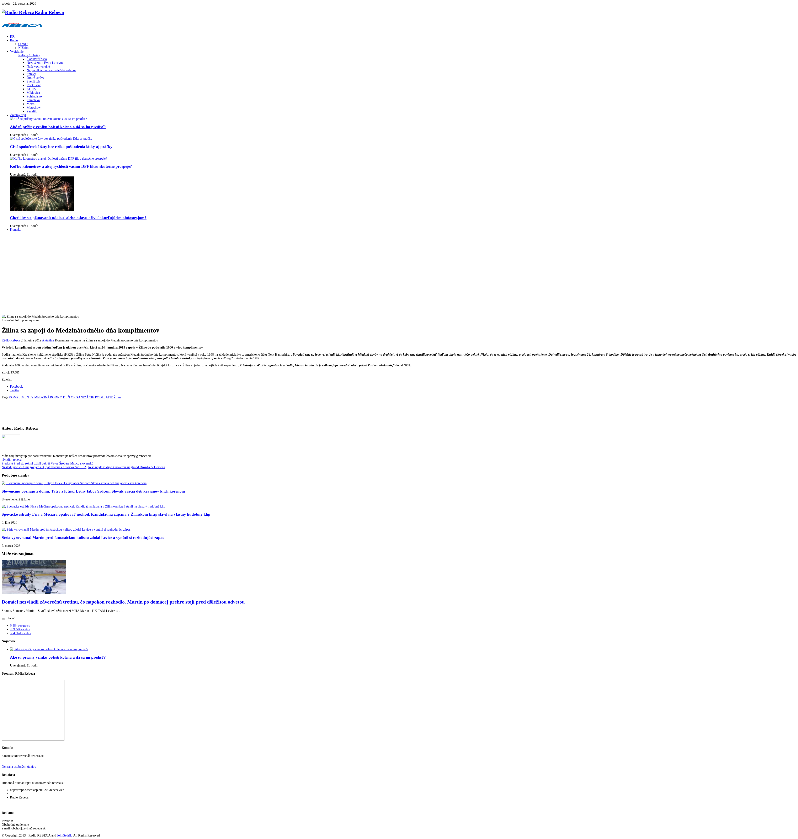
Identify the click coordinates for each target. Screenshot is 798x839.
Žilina (117, 397)
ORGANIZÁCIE (82, 397)
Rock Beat (34, 85)
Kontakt (15, 229)
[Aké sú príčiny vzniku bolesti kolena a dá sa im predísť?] (48, 119)
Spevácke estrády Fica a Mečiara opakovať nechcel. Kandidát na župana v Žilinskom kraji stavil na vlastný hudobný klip (106, 514)
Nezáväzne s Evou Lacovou (45, 62)
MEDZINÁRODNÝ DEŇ (52, 397)
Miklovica (33, 92)
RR (12, 36)
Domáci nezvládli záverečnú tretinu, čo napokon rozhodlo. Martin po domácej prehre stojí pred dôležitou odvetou (123, 602)
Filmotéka (33, 100)
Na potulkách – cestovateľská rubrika (51, 70)
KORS (31, 89)
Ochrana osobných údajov (19, 766)
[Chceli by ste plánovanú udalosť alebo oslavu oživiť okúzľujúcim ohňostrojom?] (42, 209)
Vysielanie (16, 51)
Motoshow (34, 107)
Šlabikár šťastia (37, 59)
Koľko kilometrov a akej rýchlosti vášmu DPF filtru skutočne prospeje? (71, 166)
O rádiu (23, 44)
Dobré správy (35, 77)
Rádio (14, 40)
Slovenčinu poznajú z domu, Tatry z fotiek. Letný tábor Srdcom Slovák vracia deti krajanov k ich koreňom (93, 491)
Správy (31, 74)
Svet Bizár (33, 81)
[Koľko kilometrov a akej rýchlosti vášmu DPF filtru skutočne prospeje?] (58, 158)
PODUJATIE (104, 397)
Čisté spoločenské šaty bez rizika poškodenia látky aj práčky (61, 146)
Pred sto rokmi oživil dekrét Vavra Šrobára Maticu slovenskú (47, 463)
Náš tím (23, 47)
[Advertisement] (399, 264)
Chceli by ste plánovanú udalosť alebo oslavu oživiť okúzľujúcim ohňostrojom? (78, 218)
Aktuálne (48, 340)
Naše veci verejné (38, 66)
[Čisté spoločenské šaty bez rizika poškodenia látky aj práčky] (51, 138)
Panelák (32, 111)
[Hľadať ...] (3, 619)
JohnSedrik (64, 835)
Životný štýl (18, 115)
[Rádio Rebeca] (22, 29)
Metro (30, 104)
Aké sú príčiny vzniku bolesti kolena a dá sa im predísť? (58, 127)
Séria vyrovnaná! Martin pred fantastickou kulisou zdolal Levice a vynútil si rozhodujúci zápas (83, 537)
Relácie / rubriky (29, 55)
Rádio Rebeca (11, 340)
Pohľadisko (34, 96)
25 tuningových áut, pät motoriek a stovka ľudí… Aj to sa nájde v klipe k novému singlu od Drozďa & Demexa (83, 467)
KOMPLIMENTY (21, 397)
